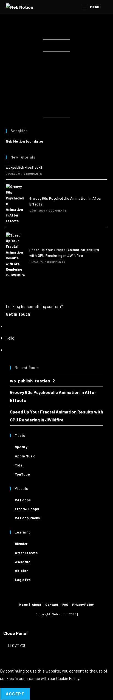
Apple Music (25, 456)
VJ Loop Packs (27, 518)
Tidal (19, 465)
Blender (21, 543)
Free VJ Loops (27, 509)
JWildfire (22, 562)
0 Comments (33, 173)
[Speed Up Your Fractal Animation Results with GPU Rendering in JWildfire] (15, 255)
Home (23, 604)
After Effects (26, 553)
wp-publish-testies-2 (24, 167)
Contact (51, 604)
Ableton (21, 570)
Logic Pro (23, 579)
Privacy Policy (83, 604)
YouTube (22, 474)
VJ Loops (23, 500)
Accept (15, 693)
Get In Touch (18, 314)
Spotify (21, 447)
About (36, 604)
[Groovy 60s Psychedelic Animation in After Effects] (15, 204)
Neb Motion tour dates (25, 141)
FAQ (65, 604)
